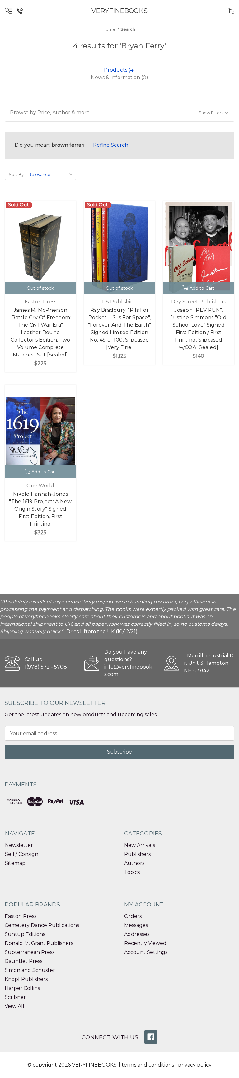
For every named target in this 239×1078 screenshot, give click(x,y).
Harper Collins (22, 988)
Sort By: (17, 174)
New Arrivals (139, 845)
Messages (136, 925)
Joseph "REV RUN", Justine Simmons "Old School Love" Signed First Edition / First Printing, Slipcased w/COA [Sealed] (199, 328)
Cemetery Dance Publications (42, 925)
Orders (133, 916)
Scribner (15, 997)
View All (14, 1006)
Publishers (137, 854)
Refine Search (110, 145)
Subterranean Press (29, 952)
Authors (134, 863)
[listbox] (52, 174)
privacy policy (195, 1065)
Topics (132, 872)
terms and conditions (148, 1065)
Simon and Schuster (30, 970)
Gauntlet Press (23, 961)
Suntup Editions (25, 934)
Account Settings (145, 952)
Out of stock (40, 288)
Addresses (136, 934)
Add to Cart (202, 288)
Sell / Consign (21, 854)
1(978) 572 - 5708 (46, 667)
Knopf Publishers (26, 979)
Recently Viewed (145, 943)
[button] (119, 113)
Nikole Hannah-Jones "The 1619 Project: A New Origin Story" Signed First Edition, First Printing (40, 509)
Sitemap (15, 863)
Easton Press (20, 916)
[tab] (119, 70)
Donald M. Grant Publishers (39, 943)
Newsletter (19, 845)
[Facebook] (150, 1037)
